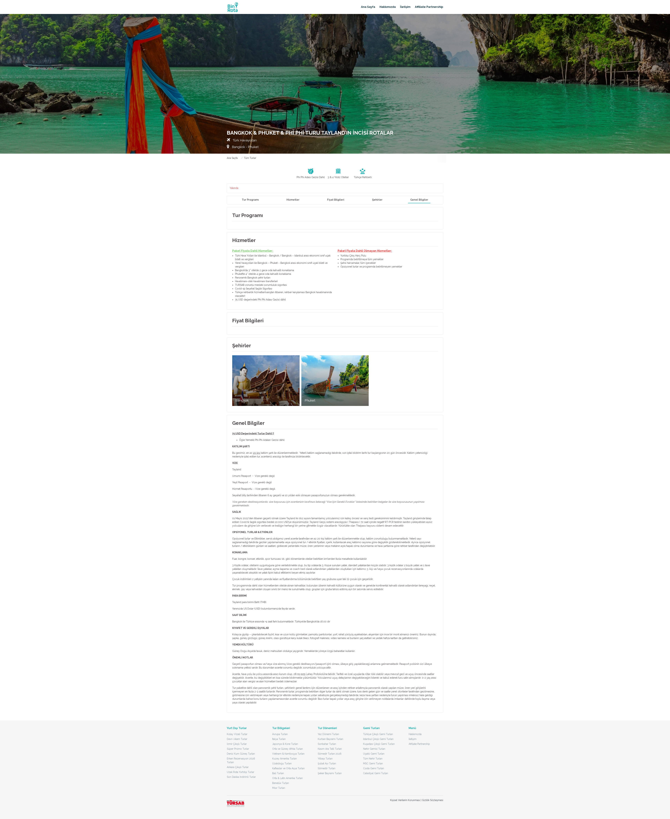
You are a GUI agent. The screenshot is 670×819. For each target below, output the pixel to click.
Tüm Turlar (250, 158)
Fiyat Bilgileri (335, 199)
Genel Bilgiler (419, 199)
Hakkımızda (387, 7)
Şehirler (377, 199)
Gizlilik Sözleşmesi (432, 800)
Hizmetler (292, 199)
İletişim (405, 7)
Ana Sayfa (368, 7)
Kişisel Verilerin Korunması (405, 800)
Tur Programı (250, 199)
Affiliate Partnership (429, 7)
